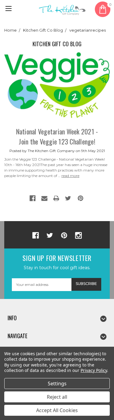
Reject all (57, 397)
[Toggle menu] (9, 9)
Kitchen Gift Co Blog (43, 30)
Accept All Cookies (57, 410)
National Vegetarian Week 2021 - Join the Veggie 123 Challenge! (57, 136)
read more (70, 175)
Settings (57, 383)
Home (10, 30)
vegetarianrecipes (87, 30)
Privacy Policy (94, 370)
